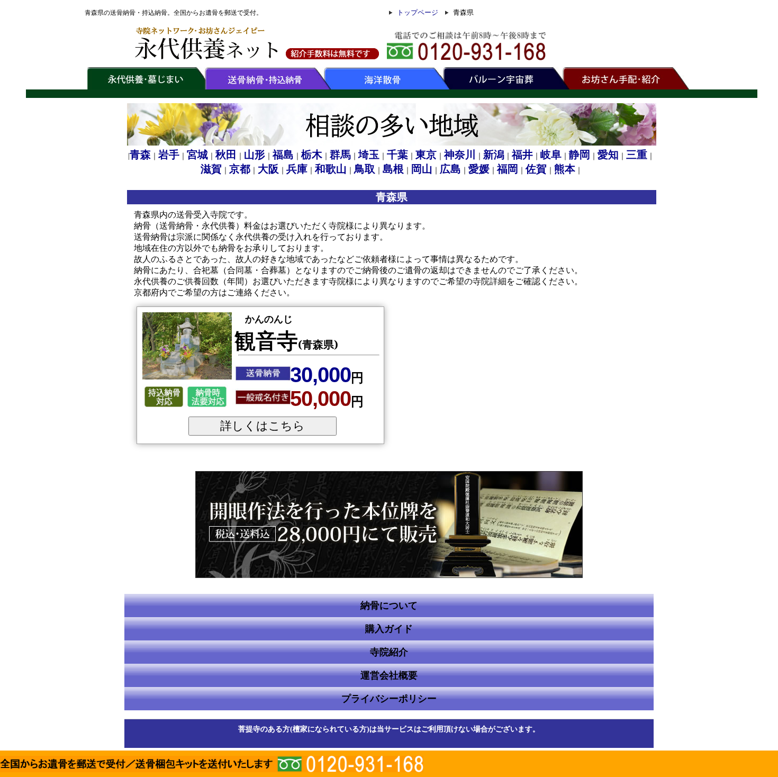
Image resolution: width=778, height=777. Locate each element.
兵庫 (296, 169)
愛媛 (479, 169)
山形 (254, 154)
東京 (426, 154)
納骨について (389, 605)
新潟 (493, 154)
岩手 (168, 154)
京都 (239, 169)
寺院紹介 (389, 652)
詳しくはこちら (262, 425)
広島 (450, 169)
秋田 (226, 154)
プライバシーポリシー (389, 698)
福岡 (507, 169)
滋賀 (211, 169)
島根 (393, 169)
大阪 (268, 169)
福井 (522, 154)
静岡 (579, 154)
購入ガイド (389, 629)
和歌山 (331, 169)
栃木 (311, 154)
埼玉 (368, 154)
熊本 (564, 169)
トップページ (417, 12)
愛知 (608, 154)
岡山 (421, 169)
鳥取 (364, 169)
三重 (636, 154)
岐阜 (551, 154)
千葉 (397, 154)
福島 (283, 154)
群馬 (340, 154)
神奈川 (460, 154)
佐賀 (536, 169)
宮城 (197, 154)
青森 (140, 154)
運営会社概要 (389, 675)
